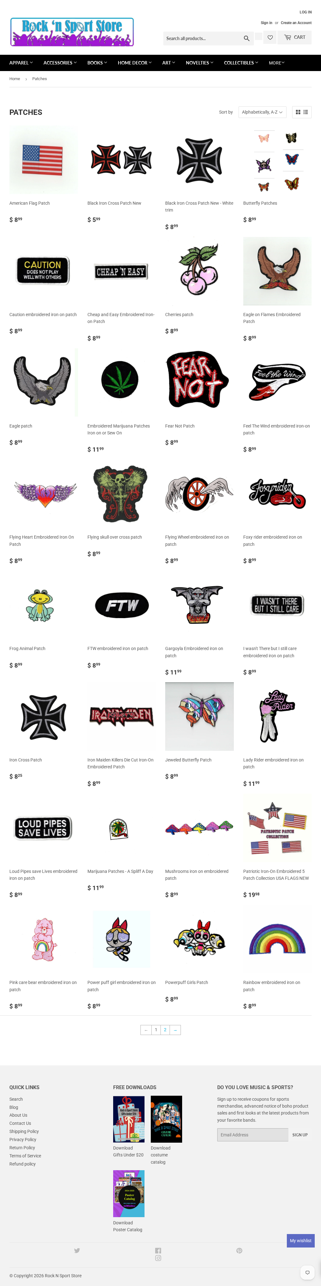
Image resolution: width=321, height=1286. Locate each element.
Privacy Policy (22, 1139)
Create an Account (296, 23)
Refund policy (22, 1163)
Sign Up (300, 1135)
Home (14, 78)
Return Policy (22, 1147)
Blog (13, 1107)
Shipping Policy (24, 1131)
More (275, 62)
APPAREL (19, 62)
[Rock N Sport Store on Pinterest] (239, 1251)
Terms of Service (25, 1155)
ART (167, 62)
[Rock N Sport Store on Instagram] (158, 1259)
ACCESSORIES (58, 62)
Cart (299, 37)
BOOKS (95, 62)
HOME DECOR (133, 62)
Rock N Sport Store (63, 1275)
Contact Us (20, 1123)
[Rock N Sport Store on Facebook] (158, 1251)
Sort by (226, 112)
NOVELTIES (198, 62)
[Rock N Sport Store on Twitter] (77, 1251)
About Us (18, 1115)
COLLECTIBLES (239, 62)
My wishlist (301, 1240)
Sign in (266, 23)
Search (16, 1099)
